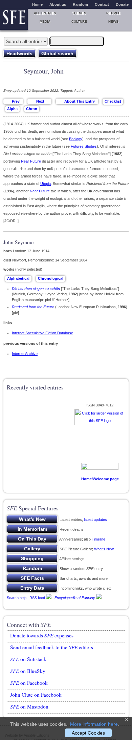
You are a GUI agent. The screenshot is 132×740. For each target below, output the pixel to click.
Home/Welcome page (100, 479)
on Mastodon (29, 706)
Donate (122, 4)
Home (37, 4)
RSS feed (37, 598)
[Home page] (14, 19)
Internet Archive (25, 354)
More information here (94, 724)
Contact (102, 4)
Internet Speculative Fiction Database (42, 333)
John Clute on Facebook (36, 694)
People (113, 13)
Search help (16, 598)
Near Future (31, 161)
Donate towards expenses (41, 635)
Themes (79, 13)
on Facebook (29, 682)
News (113, 21)
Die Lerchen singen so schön (36, 289)
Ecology (75, 139)
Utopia (45, 184)
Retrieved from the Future (33, 307)
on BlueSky (27, 671)
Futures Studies (84, 146)
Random (80, 4)
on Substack (28, 659)
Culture (79, 21)
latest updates (95, 519)
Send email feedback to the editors (51, 647)
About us (57, 4)
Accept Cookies (88, 733)
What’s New (104, 549)
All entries (45, 13)
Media (45, 21)
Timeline (98, 539)
